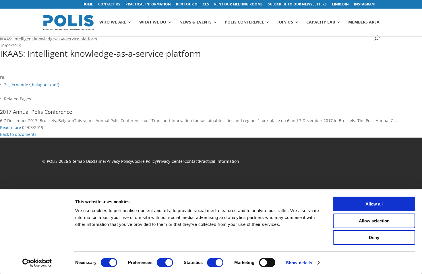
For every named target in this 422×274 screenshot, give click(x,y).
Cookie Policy (144, 161)
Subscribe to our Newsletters (297, 5)
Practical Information (219, 161)
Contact (191, 161)
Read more (10, 127)
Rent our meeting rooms (238, 5)
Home (87, 5)
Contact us (109, 5)
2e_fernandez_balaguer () (31, 84)
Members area (364, 22)
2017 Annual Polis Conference (36, 111)
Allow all (374, 203)
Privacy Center (170, 161)
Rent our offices (192, 5)
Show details (299, 262)
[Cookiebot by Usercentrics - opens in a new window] (37, 263)
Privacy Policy (119, 161)
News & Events (195, 22)
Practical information (148, 5)
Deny (374, 237)
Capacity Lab (320, 22)
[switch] (165, 262)
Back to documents (18, 134)
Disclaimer (96, 161)
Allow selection (374, 220)
